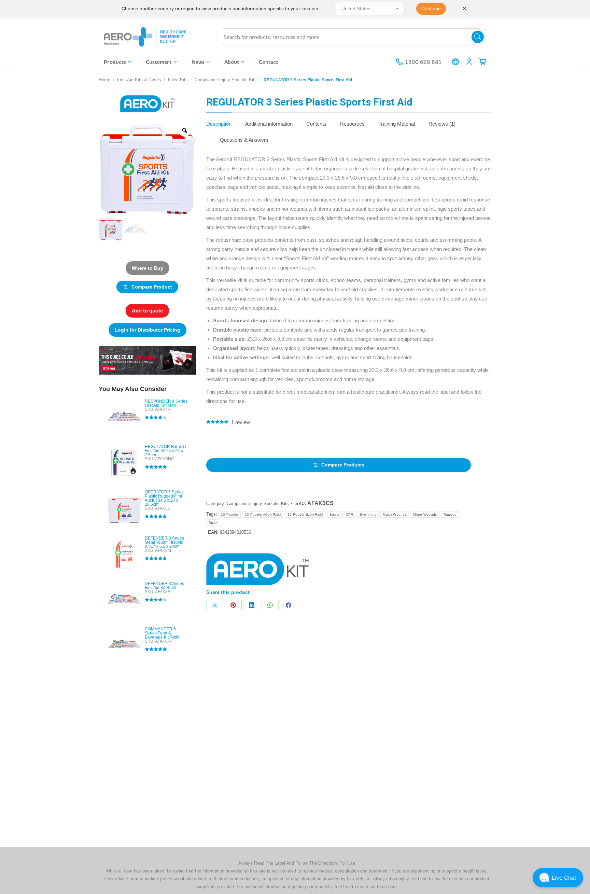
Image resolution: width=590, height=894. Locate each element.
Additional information (269, 124)
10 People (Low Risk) (305, 514)
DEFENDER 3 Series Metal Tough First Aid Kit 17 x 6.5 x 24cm (164, 542)
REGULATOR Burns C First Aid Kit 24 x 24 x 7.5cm (165, 451)
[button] (558, 877)
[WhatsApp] (270, 605)
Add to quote (147, 310)
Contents (316, 124)
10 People (229, 514)
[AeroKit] (257, 570)
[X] (214, 605)
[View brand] (147, 103)
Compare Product (151, 287)
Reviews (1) (442, 124)
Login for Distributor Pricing (147, 330)
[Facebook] (288, 605)
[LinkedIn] (251, 605)
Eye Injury (368, 514)
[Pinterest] (233, 605)
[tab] (218, 120)
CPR (349, 514)
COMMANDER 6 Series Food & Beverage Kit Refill (162, 633)
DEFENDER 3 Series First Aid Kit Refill (164, 586)
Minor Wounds (425, 514)
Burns (334, 514)
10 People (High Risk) (263, 514)
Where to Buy (147, 268)
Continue (431, 8)
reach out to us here (377, 886)
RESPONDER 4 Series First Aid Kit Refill (166, 403)
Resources (352, 124)
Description (218, 124)
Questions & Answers (244, 140)
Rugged (450, 514)
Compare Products (343, 464)
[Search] (478, 37)
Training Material (396, 124)
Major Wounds (395, 514)
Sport (213, 523)
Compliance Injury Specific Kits (258, 503)
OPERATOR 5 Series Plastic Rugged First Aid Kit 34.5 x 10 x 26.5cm (164, 498)
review (240, 422)
